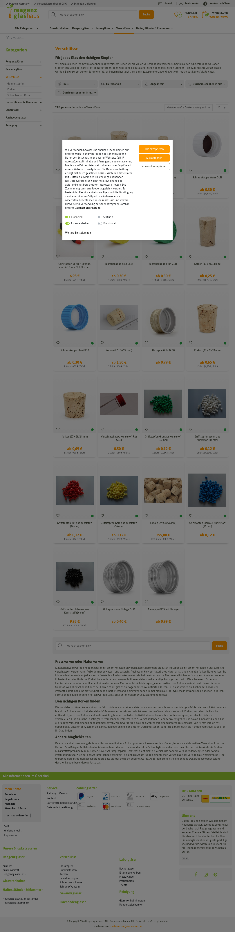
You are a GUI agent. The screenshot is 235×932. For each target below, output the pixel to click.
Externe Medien (80, 223)
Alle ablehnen (154, 157)
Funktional (109, 223)
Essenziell (77, 217)
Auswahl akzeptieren (154, 166)
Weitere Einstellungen (78, 232)
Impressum (108, 200)
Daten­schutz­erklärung (87, 207)
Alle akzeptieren (154, 149)
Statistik (108, 217)
